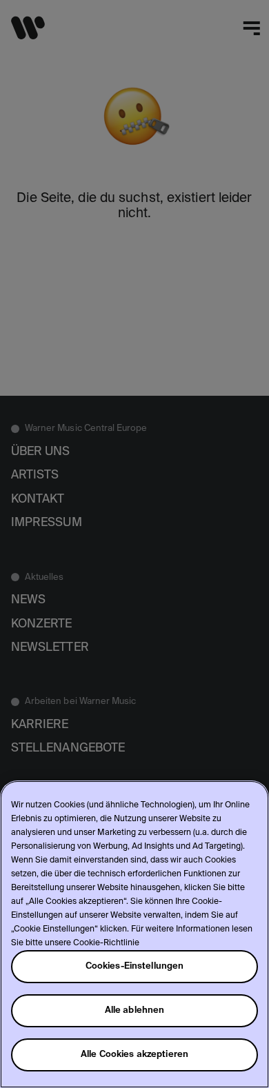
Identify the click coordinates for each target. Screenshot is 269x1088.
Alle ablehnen (135, 1010)
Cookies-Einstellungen (135, 966)
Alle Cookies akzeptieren (134, 1054)
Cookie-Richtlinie (106, 943)
